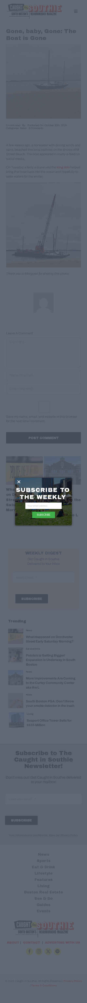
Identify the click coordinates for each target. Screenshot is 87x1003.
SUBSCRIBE (43, 514)
